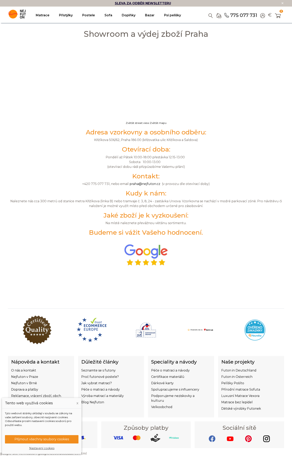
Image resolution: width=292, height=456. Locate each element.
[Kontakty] (218, 15)
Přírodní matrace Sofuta (240, 389)
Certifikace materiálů (167, 377)
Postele (88, 15)
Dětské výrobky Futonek (241, 408)
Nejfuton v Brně (24, 383)
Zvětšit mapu (157, 123)
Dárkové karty (162, 383)
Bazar (150, 15)
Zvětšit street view (137, 123)
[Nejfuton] (17, 14)
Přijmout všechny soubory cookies (42, 439)
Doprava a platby (24, 389)
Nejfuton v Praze (24, 377)
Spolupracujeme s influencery (175, 389)
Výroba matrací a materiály (102, 396)
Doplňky (128, 15)
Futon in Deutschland (238, 370)
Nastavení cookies (41, 448)
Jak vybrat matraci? (96, 383)
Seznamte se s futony (98, 370)
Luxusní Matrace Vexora (240, 396)
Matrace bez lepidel (237, 402)
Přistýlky (66, 15)
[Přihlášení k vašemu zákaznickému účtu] (262, 16)
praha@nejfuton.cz (145, 184)
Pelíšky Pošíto (232, 383)
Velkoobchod (161, 407)
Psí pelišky (172, 15)
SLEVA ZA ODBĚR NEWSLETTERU (143, 3)
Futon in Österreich (236, 377)
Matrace (42, 15)
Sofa (108, 15)
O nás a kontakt (23, 370)
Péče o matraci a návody (100, 389)
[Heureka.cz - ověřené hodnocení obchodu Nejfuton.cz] (255, 330)
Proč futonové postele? (100, 377)
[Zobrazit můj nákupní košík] (278, 16)
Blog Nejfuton (92, 402)
